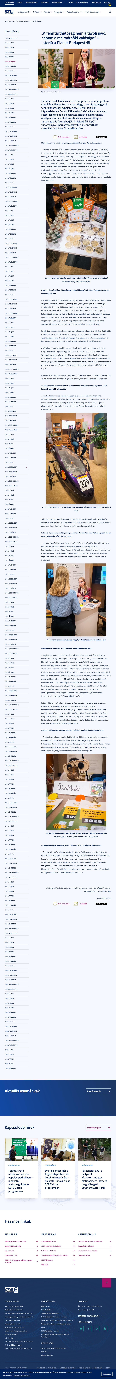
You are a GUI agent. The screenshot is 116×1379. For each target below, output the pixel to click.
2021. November (11, 304)
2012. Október (10, 812)
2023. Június (9, 215)
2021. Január (9, 350)
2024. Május (9, 164)
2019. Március (10, 453)
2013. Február (10, 793)
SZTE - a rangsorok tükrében (51, 1246)
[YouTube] (104, 1328)
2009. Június (9, 998)
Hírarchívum (27, 21)
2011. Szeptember (12, 872)
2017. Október (10, 532)
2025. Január (9, 127)
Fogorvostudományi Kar (13, 1320)
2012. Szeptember (12, 817)
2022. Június (9, 271)
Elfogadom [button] (107, 1374)
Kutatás (47, 11)
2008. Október (10, 1036)
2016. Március (10, 621)
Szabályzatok (45, 1310)
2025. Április (9, 113)
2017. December (11, 523)
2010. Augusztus (11, 933)
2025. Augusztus (11, 94)
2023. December (11, 187)
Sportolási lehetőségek (86, 1246)
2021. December (11, 299)
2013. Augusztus (11, 765)
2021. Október (10, 308)
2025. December (11, 75)
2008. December (11, 1026)
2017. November (11, 528)
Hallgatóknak (44, 2)
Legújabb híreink (14, 1165)
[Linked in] (80, 1328)
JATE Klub (44, 1265)
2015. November (11, 639)
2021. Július (9, 322)
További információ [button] (21, 1375)
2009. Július (9, 994)
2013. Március (10, 789)
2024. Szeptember (12, 145)
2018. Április (9, 504)
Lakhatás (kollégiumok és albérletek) (90, 1241)
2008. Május (9, 1064)
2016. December (11, 579)
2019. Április (9, 448)
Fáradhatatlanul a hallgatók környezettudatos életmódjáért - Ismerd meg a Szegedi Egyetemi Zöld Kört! (94, 1179)
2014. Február (10, 737)
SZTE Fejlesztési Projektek (50, 1331)
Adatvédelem (96, 2)
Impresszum (98, 1368)
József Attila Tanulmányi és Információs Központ (57, 1320)
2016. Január (9, 630)
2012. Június (9, 831)
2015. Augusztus (11, 653)
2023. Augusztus (11, 206)
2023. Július (9, 211)
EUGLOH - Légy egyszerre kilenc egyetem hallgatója (19, 1261)
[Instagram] (96, 1328)
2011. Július (9, 882)
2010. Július (9, 938)
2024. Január (9, 183)
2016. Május (9, 611)
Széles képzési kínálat (48, 1241)
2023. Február (10, 234)
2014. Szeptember (12, 705)
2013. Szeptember (12, 761)
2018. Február (10, 514)
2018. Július (9, 490)
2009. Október (10, 980)
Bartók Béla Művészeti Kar (13, 1310)
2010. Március (10, 956)
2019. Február (10, 458)
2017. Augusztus (11, 542)
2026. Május (9, 52)
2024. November (11, 136)
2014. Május (9, 723)
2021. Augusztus (11, 318)
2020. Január (9, 406)
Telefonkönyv (83, 2)
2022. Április (9, 280)
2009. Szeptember (12, 984)
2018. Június (9, 495)
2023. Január (9, 239)
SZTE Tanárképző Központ (13, 1345)
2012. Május (9, 835)
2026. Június (9, 47)
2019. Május (9, 444)
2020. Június (9, 383)
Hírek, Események (92, 11)
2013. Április (9, 784)
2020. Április (9, 392)
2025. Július (9, 99)
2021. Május (9, 332)
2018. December (11, 467)
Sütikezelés (41, 1368)
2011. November (11, 863)
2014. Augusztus (11, 709)
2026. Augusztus (11, 38)
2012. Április (9, 840)
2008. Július (9, 1050)
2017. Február (10, 569)
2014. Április (9, 728)
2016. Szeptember (12, 593)
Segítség (108, 1368)
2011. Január (9, 910)
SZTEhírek (20, 21)
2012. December (11, 803)
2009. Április (9, 1008)
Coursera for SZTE (11, 1255)
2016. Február (10, 625)
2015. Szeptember (12, 649)
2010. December (11, 914)
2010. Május (9, 947)
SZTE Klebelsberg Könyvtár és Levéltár (54, 1255)
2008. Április (9, 1059)
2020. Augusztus (11, 374)
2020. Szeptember (12, 369)
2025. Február (10, 122)
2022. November (11, 248)
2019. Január (9, 462)
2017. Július (9, 546)
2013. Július (9, 770)
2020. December (11, 355)
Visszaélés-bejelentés (67, 1368)
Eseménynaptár (94, 1091)
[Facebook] (88, 1328)
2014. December (11, 691)
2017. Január (9, 574)
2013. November (11, 751)
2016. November (11, 583)
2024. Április (9, 169)
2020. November (11, 360)
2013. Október (10, 756)
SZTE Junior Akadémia (48, 1251)
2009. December (11, 970)
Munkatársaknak (57, 2)
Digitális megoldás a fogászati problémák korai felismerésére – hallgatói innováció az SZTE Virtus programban (57, 1179)
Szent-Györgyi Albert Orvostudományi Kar (19, 1341)
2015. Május (9, 667)
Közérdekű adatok (85, 1368)
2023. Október (10, 197)
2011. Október (10, 868)
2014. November (11, 695)
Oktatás (36, 11)
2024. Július (9, 155)
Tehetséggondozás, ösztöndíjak (15, 1241)
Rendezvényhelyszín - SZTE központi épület (55, 1324)
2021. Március (10, 341)
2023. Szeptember (12, 201)
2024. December (11, 131)
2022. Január (9, 294)
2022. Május (9, 276)
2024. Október (10, 141)
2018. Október (10, 476)
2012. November (11, 807)
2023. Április (9, 225)
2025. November (11, 80)
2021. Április (9, 336)
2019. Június (9, 439)
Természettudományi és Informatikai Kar (18, 1348)
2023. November (11, 192)
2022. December (11, 243)
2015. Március (10, 677)
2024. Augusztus (11, 150)
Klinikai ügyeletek (47, 1355)
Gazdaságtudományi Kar (13, 1324)
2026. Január (9, 71)
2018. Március (10, 509)
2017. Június (9, 551)
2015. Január (9, 686)
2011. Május (9, 891)
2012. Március (10, 844)
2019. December (11, 411)
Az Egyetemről (23, 11)
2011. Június (9, 886)
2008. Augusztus (11, 1045)
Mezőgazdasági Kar (11, 1334)
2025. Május (9, 108)
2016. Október (10, 588)
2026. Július (9, 43)
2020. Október (10, 364)
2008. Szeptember (12, 1040)
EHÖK (43, 1327)
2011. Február (10, 905)
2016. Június (9, 607)
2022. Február (10, 290)
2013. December (11, 747)
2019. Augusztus (11, 430)
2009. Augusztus (11, 989)
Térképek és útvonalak (88, 1316)
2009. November (11, 975)
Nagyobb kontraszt (110, 4)
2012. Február (10, 849)
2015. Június (9, 663)
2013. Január (9, 798)
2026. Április (9, 57)
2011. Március (10, 900)
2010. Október (10, 924)
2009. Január (9, 1022)
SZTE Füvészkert (47, 1260)
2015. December (11, 635)
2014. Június (9, 719)
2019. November (11, 416)
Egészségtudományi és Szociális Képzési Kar (19, 1317)
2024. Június (9, 159)
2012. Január (9, 854)
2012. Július (9, 826)
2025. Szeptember (12, 89)
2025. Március (10, 117)
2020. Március (10, 397)
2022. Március (10, 285)
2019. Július (9, 434)
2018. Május (9, 500)
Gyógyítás (58, 11)
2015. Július (9, 658)
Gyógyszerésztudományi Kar (14, 1327)
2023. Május (9, 220)
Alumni (71, 2)
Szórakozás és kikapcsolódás (88, 1251)
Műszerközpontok (73, 11)
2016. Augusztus (11, 597)
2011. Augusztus (11, 877)
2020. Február (10, 402)
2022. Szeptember (12, 257)
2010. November (11, 919)
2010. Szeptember (12, 928)
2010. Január (9, 966)
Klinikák (44, 1352)
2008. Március (10, 1068)
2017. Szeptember (12, 537)
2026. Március (37, 21)
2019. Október (10, 420)
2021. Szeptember (12, 313)
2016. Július (9, 602)
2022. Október (10, 252)
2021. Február (10, 346)
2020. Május (9, 388)
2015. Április (9, 672)
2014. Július (9, 714)
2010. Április (9, 952)
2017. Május (9, 555)
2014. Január (9, 742)
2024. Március (10, 173)
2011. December (11, 858)
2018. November (11, 472)
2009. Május (9, 1003)
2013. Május (9, 779)
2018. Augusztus (11, 486)
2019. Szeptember (12, 425)
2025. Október (10, 85)
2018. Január (9, 518)
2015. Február (10, 681)
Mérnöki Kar (9, 1338)
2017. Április (9, 560)
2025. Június (9, 103)
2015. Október (10, 644)
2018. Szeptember (12, 481)
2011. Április (9, 896)
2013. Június (9, 775)
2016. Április (9, 616)
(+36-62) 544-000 (88, 1310)
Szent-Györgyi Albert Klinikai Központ (53, 1348)
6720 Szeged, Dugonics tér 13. (92, 1306)
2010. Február (10, 961)
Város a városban (84, 1255)
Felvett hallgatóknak (31, 2)
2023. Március (10, 229)
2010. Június (9, 942)
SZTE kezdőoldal (9, 2)
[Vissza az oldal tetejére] (106, 1282)
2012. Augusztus (11, 821)
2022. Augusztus (11, 262)
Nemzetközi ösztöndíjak (13, 1246)
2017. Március (10, 565)
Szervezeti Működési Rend (50, 1313)
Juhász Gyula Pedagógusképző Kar (16, 1331)
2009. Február (10, 1017)
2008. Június (9, 1054)
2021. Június (9, 327)
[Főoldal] (9, 11)
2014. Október (10, 700)
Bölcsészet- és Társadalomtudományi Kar (18, 1313)
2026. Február (10, 66)
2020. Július (9, 378)
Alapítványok (45, 1306)
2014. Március (10, 733)
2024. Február (10, 178)
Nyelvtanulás (9, 1251)
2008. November (11, 1031)
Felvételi (19, 2)
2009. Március (10, 1012)
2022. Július (9, 266)
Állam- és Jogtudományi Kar (14, 1306)
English (107, 2)
